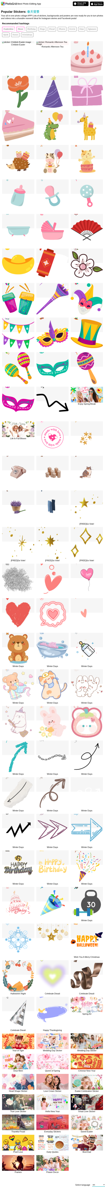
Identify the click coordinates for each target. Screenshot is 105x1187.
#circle (72, 29)
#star (81, 29)
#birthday (31, 29)
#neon (15, 35)
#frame (62, 29)
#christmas (27, 35)
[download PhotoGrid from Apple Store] (96, 3)
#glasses (92, 29)
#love (20, 29)
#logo (42, 29)
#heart (52, 29)
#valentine (8, 29)
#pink (5, 35)
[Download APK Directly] (81, 3)
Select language (82, 1185)
